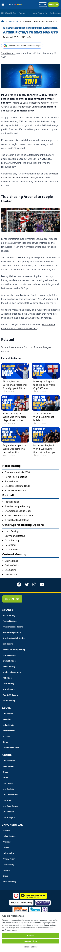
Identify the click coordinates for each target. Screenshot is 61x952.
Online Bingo (11, 560)
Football (13, 21)
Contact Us (12, 599)
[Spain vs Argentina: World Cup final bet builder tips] (46, 402)
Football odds (12, 501)
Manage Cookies (31, 947)
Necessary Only (30, 941)
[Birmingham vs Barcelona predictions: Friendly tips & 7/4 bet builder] (15, 371)
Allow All (30, 935)
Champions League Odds (18, 510)
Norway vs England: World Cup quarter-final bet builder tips (44, 449)
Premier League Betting (17, 506)
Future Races (11, 481)
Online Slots (11, 574)
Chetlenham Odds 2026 (17, 472)
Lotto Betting (12, 531)
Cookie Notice (49, 925)
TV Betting (10, 544)
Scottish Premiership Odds (19, 515)
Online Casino (12, 565)
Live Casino (10, 569)
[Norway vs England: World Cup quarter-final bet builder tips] (46, 435)
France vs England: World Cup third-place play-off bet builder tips (14, 417)
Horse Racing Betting (16, 476)
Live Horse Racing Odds (17, 485)
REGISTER (53, 4)
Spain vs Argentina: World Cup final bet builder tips (43, 417)
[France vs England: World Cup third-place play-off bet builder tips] (15, 402)
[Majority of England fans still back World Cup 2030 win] (46, 371)
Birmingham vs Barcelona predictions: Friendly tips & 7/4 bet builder (15, 385)
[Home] (2, 21)
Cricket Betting (12, 549)
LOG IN (42, 4)
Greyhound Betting (15, 535)
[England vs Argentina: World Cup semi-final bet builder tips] (15, 435)
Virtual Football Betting (17, 520)
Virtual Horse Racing (16, 490)
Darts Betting (12, 540)
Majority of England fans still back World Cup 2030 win (44, 385)
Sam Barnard (8, 53)
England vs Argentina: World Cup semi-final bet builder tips (14, 449)
